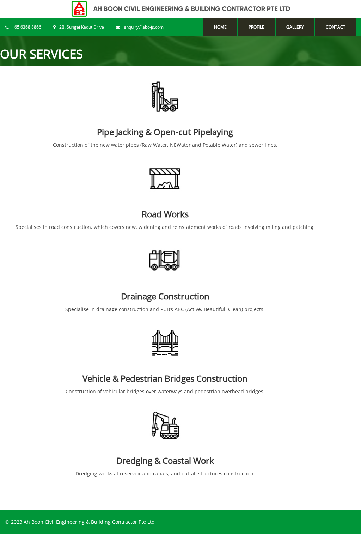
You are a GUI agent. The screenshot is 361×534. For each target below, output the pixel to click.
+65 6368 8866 (26, 27)
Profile (256, 27)
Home (220, 27)
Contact (335, 27)
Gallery (295, 27)
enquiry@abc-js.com (144, 27)
